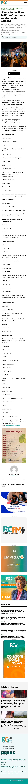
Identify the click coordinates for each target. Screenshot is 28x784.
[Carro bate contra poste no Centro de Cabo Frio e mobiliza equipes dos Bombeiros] (20, 694)
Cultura (3, 8)
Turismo (13, 9)
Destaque (12, 8)
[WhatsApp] (18, 73)
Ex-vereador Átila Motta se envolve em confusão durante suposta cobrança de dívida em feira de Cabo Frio (12, 612)
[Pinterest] (15, 73)
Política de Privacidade (7, 745)
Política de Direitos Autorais (8, 748)
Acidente (3, 616)
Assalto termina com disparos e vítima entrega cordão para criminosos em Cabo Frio (13, 625)
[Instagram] (5, 752)
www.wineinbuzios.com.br (13, 425)
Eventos (7, 8)
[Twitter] (12, 73)
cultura (13, 484)
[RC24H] (4, 2)
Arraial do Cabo (4, 629)
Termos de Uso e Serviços (8, 746)
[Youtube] (14, 752)
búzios (8, 484)
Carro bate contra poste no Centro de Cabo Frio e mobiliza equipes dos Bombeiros (19, 703)
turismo (4, 486)
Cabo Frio (3, 608)
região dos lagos (20, 484)
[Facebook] (9, 73)
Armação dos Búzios (6, 9)
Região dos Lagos (19, 8)
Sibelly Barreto (14, 474)
